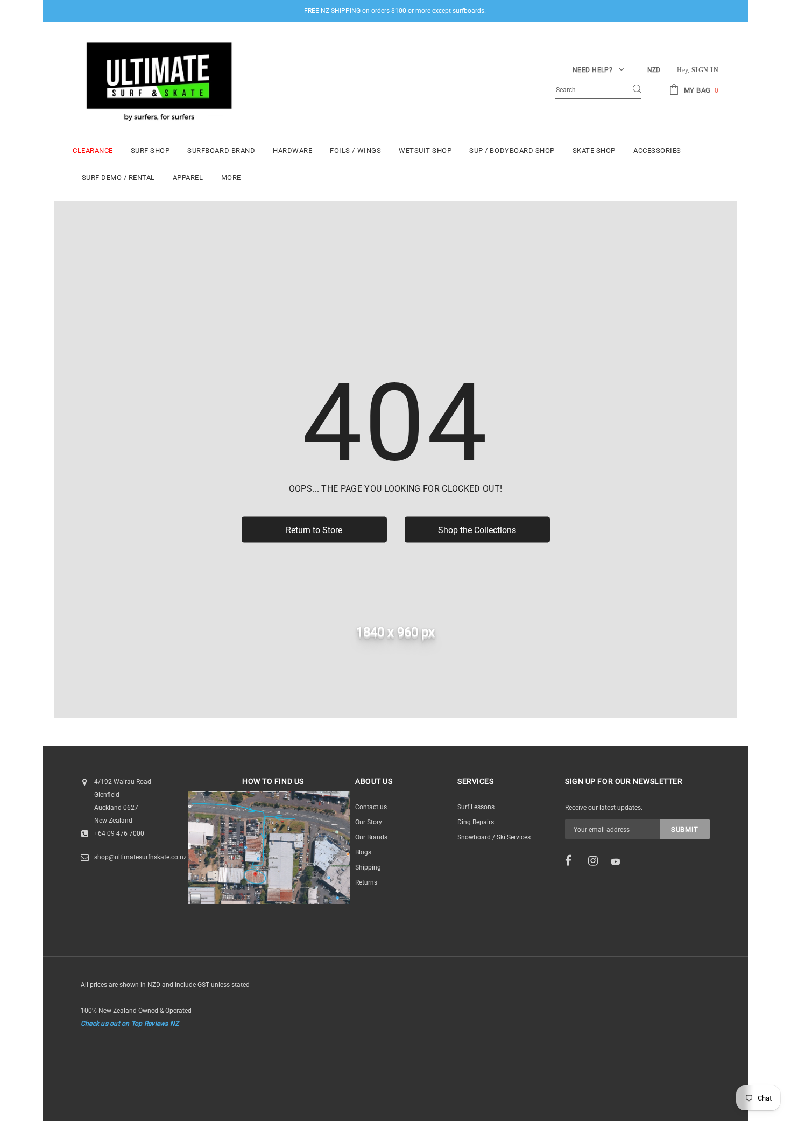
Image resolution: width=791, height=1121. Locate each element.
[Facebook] (573, 861)
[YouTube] (619, 861)
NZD (653, 70)
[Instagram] (596, 861)
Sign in (704, 70)
